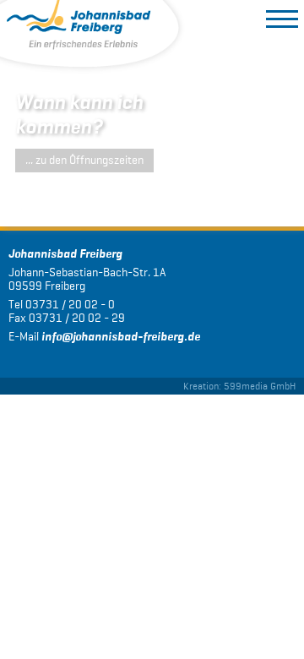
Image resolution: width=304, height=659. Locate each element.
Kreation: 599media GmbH (239, 385)
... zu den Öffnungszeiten (84, 160)
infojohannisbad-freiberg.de (120, 337)
